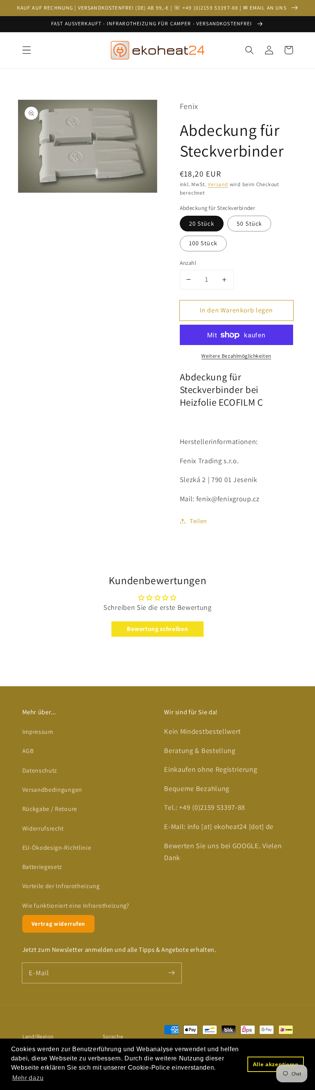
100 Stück (203, 243)
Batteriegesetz (42, 867)
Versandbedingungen (52, 790)
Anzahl (188, 262)
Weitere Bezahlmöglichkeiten (236, 355)
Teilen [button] (198, 521)
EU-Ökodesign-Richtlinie (56, 848)
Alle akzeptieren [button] (276, 1064)
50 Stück (249, 224)
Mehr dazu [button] (27, 1078)
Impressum (37, 732)
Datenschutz (40, 770)
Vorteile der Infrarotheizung (61, 886)
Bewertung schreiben (157, 629)
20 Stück (201, 224)
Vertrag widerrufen (58, 923)
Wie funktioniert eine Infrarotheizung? (75, 906)
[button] (26, 50)
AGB (28, 751)
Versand (218, 184)
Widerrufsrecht (43, 828)
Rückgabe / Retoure (49, 809)
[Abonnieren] (171, 973)
